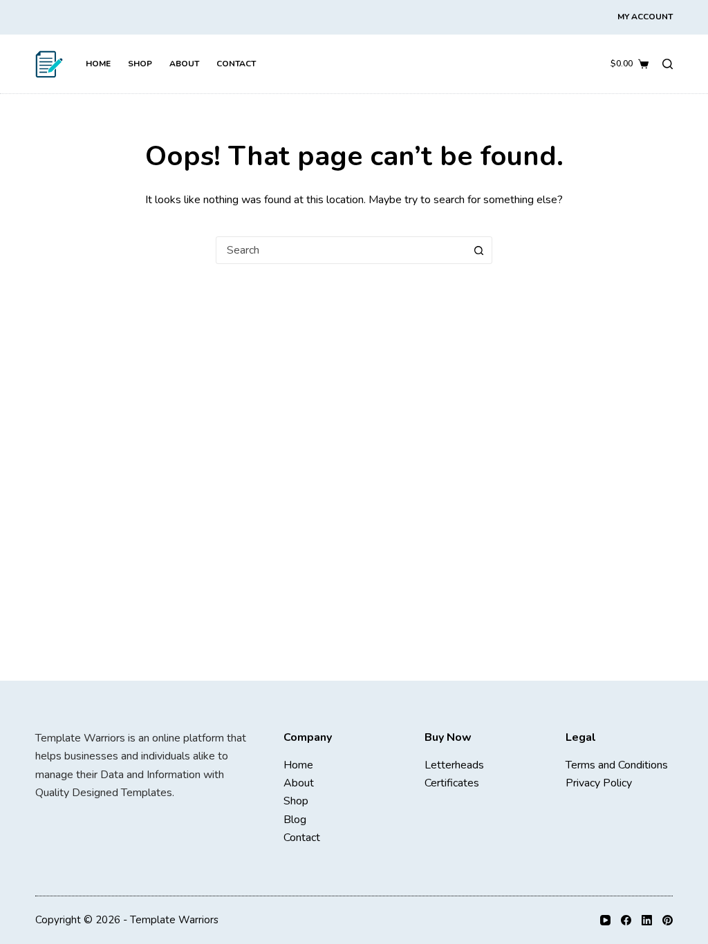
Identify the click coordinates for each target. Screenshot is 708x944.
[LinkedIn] (647, 920)
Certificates (452, 783)
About (184, 63)
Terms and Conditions (617, 765)
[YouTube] (605, 920)
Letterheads (454, 765)
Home (98, 63)
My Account (645, 16)
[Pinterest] (667, 920)
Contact (236, 63)
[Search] (667, 64)
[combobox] (340, 250)
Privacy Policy (599, 783)
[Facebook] (626, 920)
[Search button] (478, 250)
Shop (140, 63)
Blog (294, 819)
